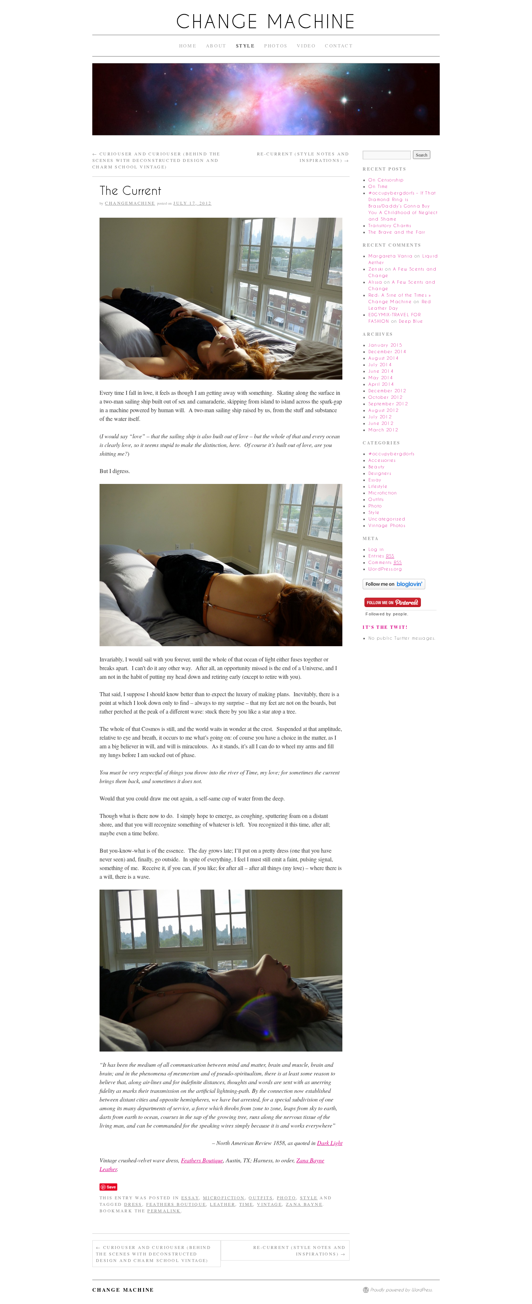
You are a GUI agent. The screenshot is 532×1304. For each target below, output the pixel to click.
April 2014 (381, 384)
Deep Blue (411, 321)
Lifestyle (378, 486)
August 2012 (383, 410)
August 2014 (383, 358)
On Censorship (386, 179)
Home (188, 45)
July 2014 (380, 364)
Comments (385, 562)
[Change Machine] (266, 102)
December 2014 (387, 351)
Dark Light (329, 1142)
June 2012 (380, 423)
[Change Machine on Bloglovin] (394, 583)
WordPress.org (385, 569)
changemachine (130, 203)
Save (111, 1187)
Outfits (261, 1197)
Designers (379, 473)
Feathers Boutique (202, 1160)
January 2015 (385, 345)
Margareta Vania (390, 256)
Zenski (375, 269)
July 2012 (380, 416)
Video (306, 45)
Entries (381, 555)
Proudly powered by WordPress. (401, 1289)
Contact (339, 45)
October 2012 (385, 397)
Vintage (269, 1204)
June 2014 (380, 371)
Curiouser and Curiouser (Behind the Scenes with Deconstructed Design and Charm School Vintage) (156, 160)
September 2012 (388, 403)
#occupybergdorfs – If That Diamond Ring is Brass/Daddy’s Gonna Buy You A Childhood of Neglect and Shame (403, 206)
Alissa (375, 282)
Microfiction (224, 1197)
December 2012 (387, 390)
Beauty (376, 466)
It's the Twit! (385, 627)
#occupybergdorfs (391, 453)
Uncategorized (387, 519)
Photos (276, 45)
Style (245, 45)
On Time (378, 186)
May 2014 (380, 377)
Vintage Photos (386, 525)
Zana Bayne (304, 1204)
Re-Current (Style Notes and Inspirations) (299, 1250)
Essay (190, 1197)
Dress (133, 1204)
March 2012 (383, 429)
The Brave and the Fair (396, 232)
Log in (376, 549)
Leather (222, 1204)
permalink (164, 1210)
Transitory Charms (389, 225)
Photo (286, 1197)
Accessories (382, 460)
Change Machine (266, 22)
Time (246, 1204)
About (216, 45)
